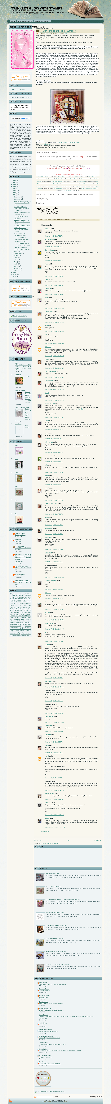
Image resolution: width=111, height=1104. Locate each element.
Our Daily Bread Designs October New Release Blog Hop (63, 899)
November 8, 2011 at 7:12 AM (54, 641)
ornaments (28, 627)
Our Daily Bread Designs (49, 219)
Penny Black (27, 607)
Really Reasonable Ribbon (19, 610)
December (17, 197)
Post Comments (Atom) (50, 843)
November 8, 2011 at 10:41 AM (54, 687)
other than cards (26, 629)
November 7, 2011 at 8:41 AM (54, 549)
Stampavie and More (67, 190)
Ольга (47, 325)
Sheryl (47, 488)
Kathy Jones (43, 1023)
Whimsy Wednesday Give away (20, 622)
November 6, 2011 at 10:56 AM (54, 343)
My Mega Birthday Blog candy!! (55, 912)
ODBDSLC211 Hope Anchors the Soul (57, 964)
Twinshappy (18, 539)
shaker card (13, 632)
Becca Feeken (43, 1015)
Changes (27, 376)
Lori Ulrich (18, 375)
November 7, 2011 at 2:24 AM (54, 534)
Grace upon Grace (20, 535)
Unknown (48, 347)
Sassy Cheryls (44, 178)
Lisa (16, 514)
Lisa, (53, 168)
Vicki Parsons (43, 1042)
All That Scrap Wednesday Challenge (89, 188)
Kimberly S (48, 725)
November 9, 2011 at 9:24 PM (54, 799)
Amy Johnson (43, 1002)
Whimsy (29, 621)
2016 (14, 184)
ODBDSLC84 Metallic (20, 237)
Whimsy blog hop (15, 624)
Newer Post (38, 840)
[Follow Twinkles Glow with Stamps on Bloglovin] (20, 120)
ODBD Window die (45, 144)
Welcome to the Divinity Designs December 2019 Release (28, 397)
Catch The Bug (81, 181)
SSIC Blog (79, 157)
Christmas (28, 594)
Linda (49, 168)
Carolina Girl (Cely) (51, 503)
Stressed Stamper (50, 580)
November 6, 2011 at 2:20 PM (54, 429)
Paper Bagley (49, 716)
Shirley (47, 359)
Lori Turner (48, 681)
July (15, 257)
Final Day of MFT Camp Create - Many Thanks (52, 1044)
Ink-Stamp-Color (20, 574)
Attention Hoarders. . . (45, 1057)
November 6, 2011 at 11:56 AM (54, 389)
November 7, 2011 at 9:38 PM (54, 609)
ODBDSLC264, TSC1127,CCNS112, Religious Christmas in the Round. (60, 1051)
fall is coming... (43, 997)
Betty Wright (43, 982)
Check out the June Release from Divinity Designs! (28, 414)
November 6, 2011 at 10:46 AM (54, 331)
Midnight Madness (20, 599)
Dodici (47, 297)
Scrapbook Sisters (79, 186)
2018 (14, 180)
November (17, 199)
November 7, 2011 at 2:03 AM (54, 525)
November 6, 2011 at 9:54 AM (54, 294)
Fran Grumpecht (44, 1062)
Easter (29, 595)
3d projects (13, 594)
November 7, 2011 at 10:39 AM (54, 577)
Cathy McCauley (20, 390)
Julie (46, 465)
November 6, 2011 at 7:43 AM (54, 276)
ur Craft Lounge (68, 183)
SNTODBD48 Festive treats (22, 225)
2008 (14, 276)
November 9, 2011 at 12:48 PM (54, 790)
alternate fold (15, 626)
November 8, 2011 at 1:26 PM (54, 713)
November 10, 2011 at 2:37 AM (54, 815)
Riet (46, 334)
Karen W (47, 279)
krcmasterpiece (50, 239)
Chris (16, 486)
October (16, 251)
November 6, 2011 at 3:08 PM (54, 439)
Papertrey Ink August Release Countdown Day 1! (53, 984)
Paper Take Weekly (57, 188)
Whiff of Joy (21, 621)
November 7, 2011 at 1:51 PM (54, 589)
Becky (47, 420)
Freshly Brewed (62, 186)
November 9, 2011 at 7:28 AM (54, 778)
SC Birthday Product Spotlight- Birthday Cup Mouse (21, 229)
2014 (14, 188)
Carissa (47, 602)
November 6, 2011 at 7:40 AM (54, 260)
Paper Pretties (84, 178)
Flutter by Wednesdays (17, 597)
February (17, 268)
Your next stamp (26, 624)
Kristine (47, 645)
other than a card (15, 629)
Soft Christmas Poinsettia (53, 886)
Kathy (16, 472)
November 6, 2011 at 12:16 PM (54, 400)
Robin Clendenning (45, 1008)
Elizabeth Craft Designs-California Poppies (51, 1010)
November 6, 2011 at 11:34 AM (54, 368)
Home (68, 840)
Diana (16, 459)
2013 (14, 190)
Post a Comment (45, 831)
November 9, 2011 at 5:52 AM (54, 753)
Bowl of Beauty (19, 561)
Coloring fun (18, 541)
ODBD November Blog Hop (22, 249)
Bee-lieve (42, 1025)
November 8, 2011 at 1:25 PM (54, 701)
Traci (68, 170)
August (16, 255)
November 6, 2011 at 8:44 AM (54, 285)
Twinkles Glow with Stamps (36, 8)
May (15, 262)
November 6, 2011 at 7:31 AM (54, 247)
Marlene (47, 612)
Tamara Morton (50, 403)
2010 (14, 272)
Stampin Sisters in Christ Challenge (20, 616)
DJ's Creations (19, 546)
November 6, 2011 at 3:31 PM (54, 452)
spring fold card (26, 632)
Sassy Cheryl (49, 311)
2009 (14, 274)
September (17, 253)
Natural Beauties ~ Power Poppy (48, 1031)
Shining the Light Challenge (18, 612)
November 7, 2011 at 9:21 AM (54, 562)
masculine (28, 626)
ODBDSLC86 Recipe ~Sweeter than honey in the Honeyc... (21, 208)
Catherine (48, 734)
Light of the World (73, 142)
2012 (14, 193)
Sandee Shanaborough (22, 407)
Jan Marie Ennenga (45, 1055)
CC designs (21, 594)
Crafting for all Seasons (49, 186)
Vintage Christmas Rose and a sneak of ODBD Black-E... (22, 203)
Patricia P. (66, 1101)
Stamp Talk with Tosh (21, 566)
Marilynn (83, 168)
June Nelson (49, 528)
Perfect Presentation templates (20, 609)
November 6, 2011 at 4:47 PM (54, 461)
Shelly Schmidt (50, 380)
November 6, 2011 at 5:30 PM (54, 472)
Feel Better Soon (19, 576)
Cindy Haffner (49, 623)
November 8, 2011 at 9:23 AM (54, 678)
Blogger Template (46, 1101)
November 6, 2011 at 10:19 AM (54, 308)
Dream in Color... (20, 533)
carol (46, 433)
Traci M (47, 818)
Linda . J (47, 229)
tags (17, 635)
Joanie (47, 517)
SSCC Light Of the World (21, 243)
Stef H (47, 756)
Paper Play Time (93, 176)
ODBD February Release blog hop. (56, 925)
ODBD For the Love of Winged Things (50, 1064)
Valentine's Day (18, 619)
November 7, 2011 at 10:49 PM (54, 620)
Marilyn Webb (49, 250)
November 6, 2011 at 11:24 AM (54, 356)
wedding (26, 635)
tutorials (21, 635)
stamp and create (15, 634)
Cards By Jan (43, 1049)
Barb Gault (48, 553)
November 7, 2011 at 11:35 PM (54, 629)
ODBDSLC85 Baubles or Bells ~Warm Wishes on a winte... (22, 221)
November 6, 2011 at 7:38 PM (54, 514)
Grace (16, 500)
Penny (47, 745)
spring (19, 632)
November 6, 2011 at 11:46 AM (54, 377)
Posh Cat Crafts (80, 409)
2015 (14, 186)
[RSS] (10, 1101)
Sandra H (48, 288)
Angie (16, 445)
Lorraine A (48, 802)
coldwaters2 (49, 442)
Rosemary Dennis (44, 995)
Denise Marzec (49, 793)
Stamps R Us (73, 178)
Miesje (57, 168)
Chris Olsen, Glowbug (18, 89)
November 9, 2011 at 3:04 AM (54, 742)
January (16, 270)
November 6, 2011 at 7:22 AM (54, 236)
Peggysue (71, 168)
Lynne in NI (48, 456)
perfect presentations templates (20, 630)
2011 (14, 195)
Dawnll (47, 393)
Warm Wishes (62, 142)
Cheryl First (48, 537)
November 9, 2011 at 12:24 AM (54, 722)
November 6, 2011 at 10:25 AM (54, 322)
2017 (14, 182)
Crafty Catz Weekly (62, 176)
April (15, 264)
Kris (77, 168)
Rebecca (64, 168)
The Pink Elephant (60, 178)
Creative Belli (14, 595)
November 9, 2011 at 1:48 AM (54, 731)
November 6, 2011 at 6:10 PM (54, 484)
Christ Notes (21, 108)
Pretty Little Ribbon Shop (44, 176)
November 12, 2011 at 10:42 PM (55, 827)
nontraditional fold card (17, 627)
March (16, 266)
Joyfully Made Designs (46, 1036)
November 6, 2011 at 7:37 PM (54, 500)
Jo (45, 632)
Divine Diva (23, 595)
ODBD (19, 601)
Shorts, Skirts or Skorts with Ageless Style (51, 1003)
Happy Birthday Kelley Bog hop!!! (56, 951)
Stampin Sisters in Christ (18, 616)
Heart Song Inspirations (57, 181)
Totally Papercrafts (86, 183)
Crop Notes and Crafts (22, 581)
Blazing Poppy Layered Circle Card (49, 1038)
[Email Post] (66, 33)
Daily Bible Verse (21, 105)
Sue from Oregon (50, 371)
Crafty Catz (55, 183)
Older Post (97, 840)
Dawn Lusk (18, 424)
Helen (16, 363)
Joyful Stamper (77, 176)
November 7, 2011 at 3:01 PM (54, 598)
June (15, 260)
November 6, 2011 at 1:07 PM (54, 417)
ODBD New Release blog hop (55, 938)
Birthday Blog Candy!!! (52, 873)
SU (30, 610)
